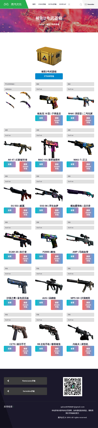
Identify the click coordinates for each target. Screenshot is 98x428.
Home (41, 24)
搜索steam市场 (57, 120)
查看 (41, 118)
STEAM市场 (49, 76)
